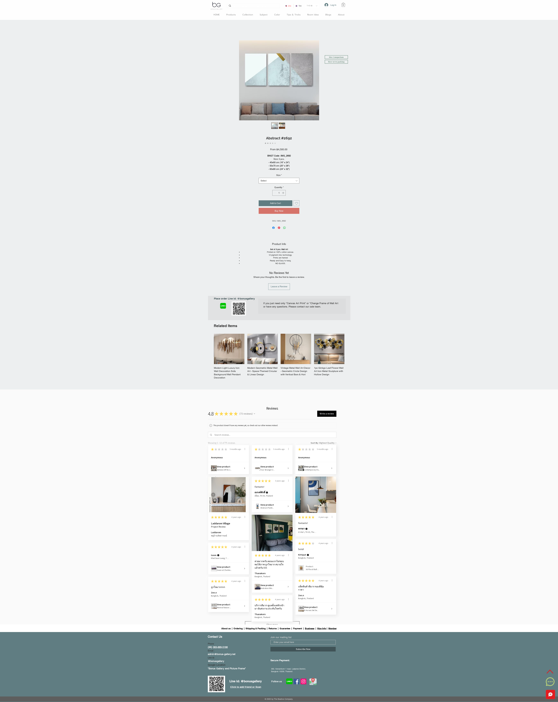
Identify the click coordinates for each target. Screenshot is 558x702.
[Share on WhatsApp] (284, 224)
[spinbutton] (279, 189)
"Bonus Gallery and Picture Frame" (227, 639)
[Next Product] (348, 326)
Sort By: (315, 414)
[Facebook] (296, 653)
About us (226, 599)
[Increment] (283, 189)
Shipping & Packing (256, 599)
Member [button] (332, 599)
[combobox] (279, 177)
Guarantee (285, 599)
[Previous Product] (209, 326)
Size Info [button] (321, 599)
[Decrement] (275, 189)
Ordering (238, 599)
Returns (273, 599)
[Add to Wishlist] (296, 200)
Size (279, 172)
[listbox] (312, 6)
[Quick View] (229, 326)
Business (309, 599)
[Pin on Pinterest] (279, 224)
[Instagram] (303, 653)
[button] (312, 6)
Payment (297, 599)
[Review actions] (245, 420)
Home (211, 30)
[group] (279, 331)
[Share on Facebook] (273, 224)
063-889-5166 (220, 618)
